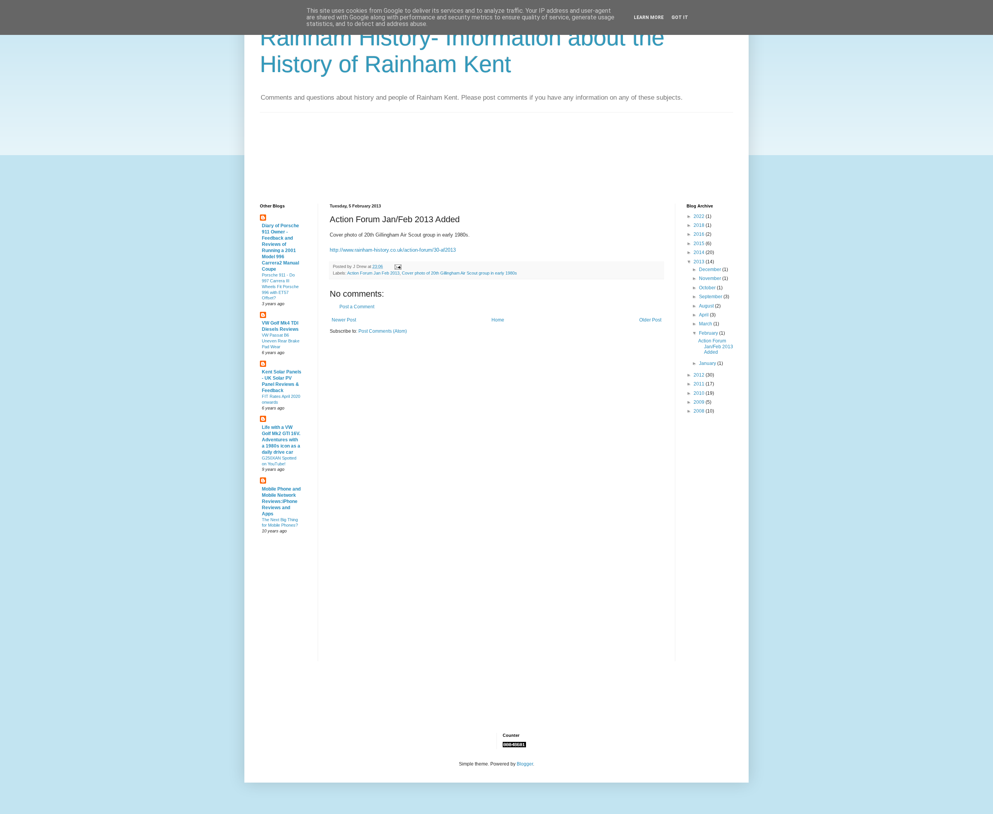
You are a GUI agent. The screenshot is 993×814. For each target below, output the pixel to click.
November (710, 278)
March (706, 324)
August (707, 306)
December (710, 269)
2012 (700, 375)
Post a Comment (356, 306)
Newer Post (344, 320)
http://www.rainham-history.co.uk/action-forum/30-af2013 (393, 250)
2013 (700, 261)
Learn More (649, 17)
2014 (700, 252)
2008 (700, 411)
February (709, 333)
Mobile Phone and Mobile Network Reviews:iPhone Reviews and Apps (281, 501)
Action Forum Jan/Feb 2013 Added (715, 346)
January (708, 363)
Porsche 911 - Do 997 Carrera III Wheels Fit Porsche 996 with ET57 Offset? (280, 286)
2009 (700, 402)
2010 (700, 393)
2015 (700, 243)
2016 (700, 234)
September (711, 296)
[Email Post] (398, 266)
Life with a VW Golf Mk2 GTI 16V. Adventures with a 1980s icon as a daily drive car (281, 440)
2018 (700, 225)
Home (497, 320)
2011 (700, 384)
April (704, 315)
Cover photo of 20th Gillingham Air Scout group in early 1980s (459, 273)
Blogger (525, 764)
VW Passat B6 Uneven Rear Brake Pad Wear (280, 341)
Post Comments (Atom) (382, 331)
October (708, 287)
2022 (700, 216)
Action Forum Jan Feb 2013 (373, 273)
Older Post (650, 320)
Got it (679, 17)
